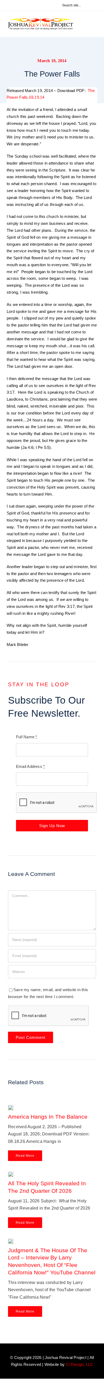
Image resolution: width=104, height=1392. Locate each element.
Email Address (30, 766)
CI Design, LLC (79, 1364)
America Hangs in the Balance (47, 1117)
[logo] (40, 20)
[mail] (40, 5)
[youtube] (22, 5)
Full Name (26, 737)
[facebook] (5, 5)
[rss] (31, 5)
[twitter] (14, 5)
